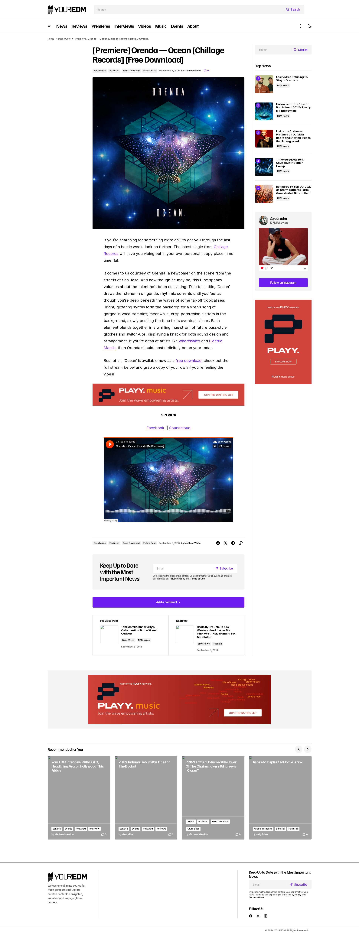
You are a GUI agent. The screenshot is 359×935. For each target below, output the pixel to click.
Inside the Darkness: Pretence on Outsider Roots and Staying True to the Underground (293, 136)
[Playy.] (179, 699)
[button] (49, 26)
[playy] (168, 395)
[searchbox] (189, 9)
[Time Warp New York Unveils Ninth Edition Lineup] (264, 167)
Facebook (155, 428)
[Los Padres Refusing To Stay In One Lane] (264, 84)
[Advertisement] (283, 342)
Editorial (57, 828)
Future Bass (149, 70)
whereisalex (189, 341)
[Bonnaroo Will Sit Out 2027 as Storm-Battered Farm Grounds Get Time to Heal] (264, 194)
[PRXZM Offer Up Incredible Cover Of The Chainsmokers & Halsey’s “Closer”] (213, 797)
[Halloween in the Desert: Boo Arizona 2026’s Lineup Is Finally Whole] (264, 111)
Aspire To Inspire (263, 828)
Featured (114, 70)
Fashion (218, 643)
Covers (191, 821)
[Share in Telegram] (233, 543)
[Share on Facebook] (218, 543)
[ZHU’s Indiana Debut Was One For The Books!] (146, 797)
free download (188, 360)
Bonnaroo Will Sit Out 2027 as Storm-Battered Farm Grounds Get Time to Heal (294, 190)
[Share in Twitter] (225, 543)
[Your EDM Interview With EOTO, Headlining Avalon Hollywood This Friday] (79, 797)
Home (51, 38)
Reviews (161, 828)
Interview (95, 828)
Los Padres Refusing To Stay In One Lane (292, 78)
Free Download (131, 70)
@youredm (278, 218)
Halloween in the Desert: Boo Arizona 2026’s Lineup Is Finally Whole (293, 107)
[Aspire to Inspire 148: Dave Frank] (280, 797)
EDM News (144, 640)
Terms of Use (197, 578)
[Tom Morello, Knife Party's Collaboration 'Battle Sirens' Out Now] (130, 635)
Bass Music (64, 38)
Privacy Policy (177, 578)
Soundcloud (179, 428)
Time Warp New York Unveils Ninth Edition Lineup (290, 163)
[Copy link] (240, 543)
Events (68, 828)
